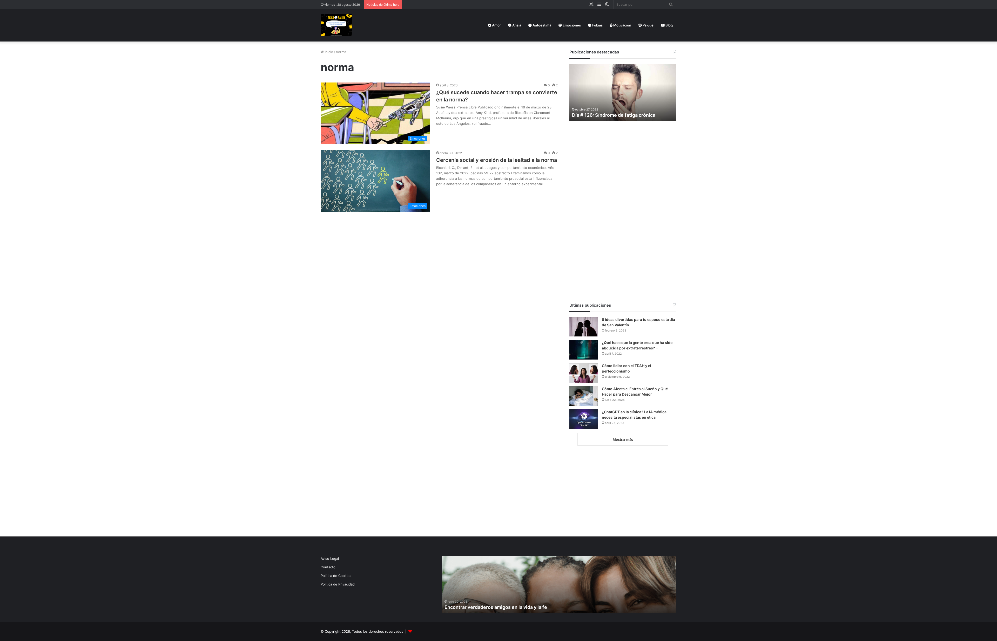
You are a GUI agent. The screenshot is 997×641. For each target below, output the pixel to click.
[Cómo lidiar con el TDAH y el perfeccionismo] (583, 373)
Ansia (516, 25)
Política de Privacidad (338, 584)
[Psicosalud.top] (336, 25)
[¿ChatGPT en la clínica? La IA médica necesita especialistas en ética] (583, 419)
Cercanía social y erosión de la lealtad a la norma (496, 160)
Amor (496, 25)
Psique (648, 25)
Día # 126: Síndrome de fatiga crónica (613, 115)
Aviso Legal (330, 558)
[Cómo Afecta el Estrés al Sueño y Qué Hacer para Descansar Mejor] (583, 396)
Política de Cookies (336, 576)
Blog (669, 25)
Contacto (328, 567)
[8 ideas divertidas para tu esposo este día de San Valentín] (583, 326)
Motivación (621, 25)
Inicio (328, 52)
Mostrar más (623, 439)
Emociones (571, 25)
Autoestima (541, 25)
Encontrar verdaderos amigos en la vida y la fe (495, 607)
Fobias (597, 25)
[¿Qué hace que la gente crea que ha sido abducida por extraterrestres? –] (583, 350)
